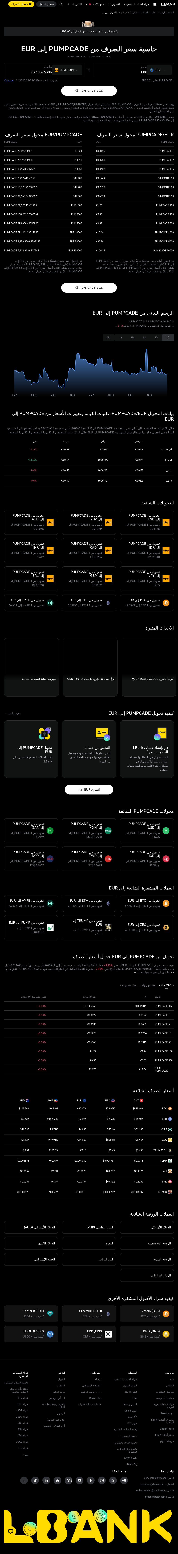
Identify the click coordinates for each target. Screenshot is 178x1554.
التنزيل (61, 1379)
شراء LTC (23, 1448)
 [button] (60, 4)
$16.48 (139, 1150)
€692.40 (81, 1140)
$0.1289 (138, 1181)
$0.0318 (138, 1161)
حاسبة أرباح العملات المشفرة (127, 1450)
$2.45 (111, 1150)
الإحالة (98, 1379)
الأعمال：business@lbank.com (157, 1484)
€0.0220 (81, 1171)
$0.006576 (23, 1161)
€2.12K (82, 1119)
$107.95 (24, 1129)
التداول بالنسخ (130, 1404)
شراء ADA (23, 1435)
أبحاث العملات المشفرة (125, 1429)
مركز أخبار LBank (164, 1435)
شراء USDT (22, 1410)
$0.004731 (109, 1161)
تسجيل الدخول (46, 4)
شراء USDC (22, 1416)
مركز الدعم (59, 1391)
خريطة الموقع (167, 1441)
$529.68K (138, 1108)
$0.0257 (110, 1171)
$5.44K (139, 1140)
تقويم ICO (132, 1423)
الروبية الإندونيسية (159, 1243)
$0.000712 (109, 1192)
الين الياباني (105, 1259)
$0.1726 (138, 1171)
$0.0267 (24, 1181)
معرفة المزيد (12, 713)
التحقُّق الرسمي (57, 1398)
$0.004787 (137, 1192)
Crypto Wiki (130, 1458)
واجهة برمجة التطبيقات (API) (53, 1406)
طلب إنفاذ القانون (56, 1419)
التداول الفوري (130, 1385)
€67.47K (81, 1108)
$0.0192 (110, 1181)
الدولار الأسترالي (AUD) (39, 1227)
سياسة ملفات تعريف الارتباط (163, 1406)
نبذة (172, 1379)
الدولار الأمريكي (161, 1227)
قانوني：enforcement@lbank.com (155, 1490)
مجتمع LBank (167, 1413)
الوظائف (169, 1385)
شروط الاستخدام (165, 1391)
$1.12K (25, 1140)
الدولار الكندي (46, 1243)
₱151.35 (53, 1150)
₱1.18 (54, 1181)
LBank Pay (131, 1464)
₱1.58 (54, 1171)
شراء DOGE (22, 1441)
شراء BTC (23, 1398)
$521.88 (138, 1129)
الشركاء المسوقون (91, 1385)
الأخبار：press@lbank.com (159, 1496)
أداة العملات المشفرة (54, 1426)
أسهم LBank (130, 1410)
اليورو (109, 1243)
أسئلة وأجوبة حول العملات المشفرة (19, 1390)
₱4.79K (54, 1129)
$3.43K (25, 1119)
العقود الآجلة (95, 4)
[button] (70, 4)
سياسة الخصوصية (165, 1398)
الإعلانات (60, 1385)
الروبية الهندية (162, 1259)
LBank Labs (94, 1398)
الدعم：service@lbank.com (159, 1478)
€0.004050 (80, 1161)
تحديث (9, 80)
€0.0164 (81, 1181)
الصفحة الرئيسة (166, 12)
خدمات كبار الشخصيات (89, 1404)
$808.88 (110, 1140)
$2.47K (111, 1119)
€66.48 (82, 1129)
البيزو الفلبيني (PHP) (100, 1227)
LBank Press (167, 1428)
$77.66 (111, 1129)
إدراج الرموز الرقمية (90, 1391)
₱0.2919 (53, 1161)
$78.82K (110, 1108)
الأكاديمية (132, 1416)
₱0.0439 (53, 1192)
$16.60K (138, 1119)
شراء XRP (23, 1429)
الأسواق (114, 4)
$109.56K (24, 1108)
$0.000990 (23, 1192)
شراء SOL (23, 1423)
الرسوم (61, 1413)
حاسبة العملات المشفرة (143, 12)
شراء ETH (23, 1404)
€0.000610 (80, 1192)
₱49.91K (53, 1140)
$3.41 (26, 1150)
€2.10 (83, 1150)
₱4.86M (53, 1108)
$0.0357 (24, 1171)
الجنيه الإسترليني (44, 1259)
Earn (134, 1398)
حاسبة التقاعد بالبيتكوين (125, 1442)
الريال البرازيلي (161, 1275)
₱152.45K (52, 1119)
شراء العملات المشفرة (136, 4)
